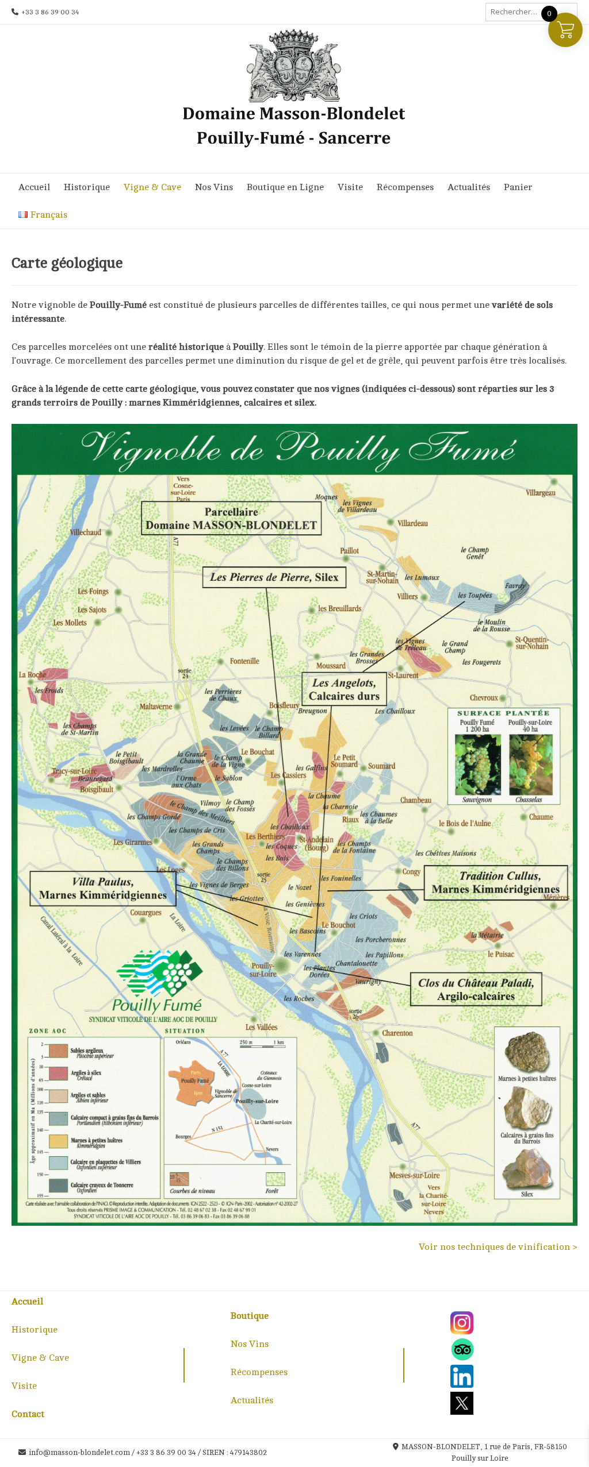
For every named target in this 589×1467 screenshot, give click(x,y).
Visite (350, 187)
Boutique (250, 1316)
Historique (87, 187)
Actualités (469, 187)
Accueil (34, 187)
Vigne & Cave (152, 187)
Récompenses (405, 187)
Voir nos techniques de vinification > (498, 1247)
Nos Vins (214, 187)
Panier (518, 187)
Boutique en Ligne (285, 187)
